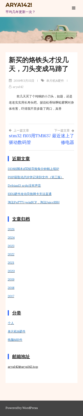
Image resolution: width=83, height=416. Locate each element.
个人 (11, 323)
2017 (11, 296)
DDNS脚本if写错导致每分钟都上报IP (33, 169)
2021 (11, 263)
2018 (11, 288)
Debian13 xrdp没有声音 (24, 186)
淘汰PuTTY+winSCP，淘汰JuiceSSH (34, 202)
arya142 (18, 87)
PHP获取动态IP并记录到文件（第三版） (36, 177)
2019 (11, 279)
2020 (11, 271)
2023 (11, 246)
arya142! (19, 5)
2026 (11, 229)
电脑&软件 (15, 340)
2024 (11, 238)
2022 (11, 254)
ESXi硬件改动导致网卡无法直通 (30, 194)
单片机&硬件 (55, 81)
